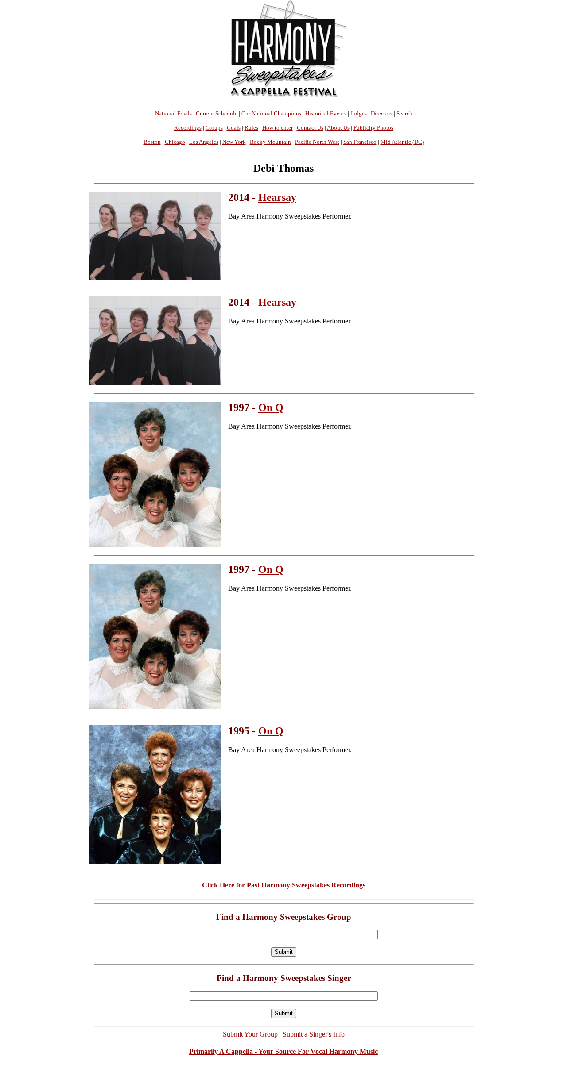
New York (234, 141)
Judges (358, 113)
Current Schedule (216, 113)
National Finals (173, 113)
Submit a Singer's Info (314, 1034)
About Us (338, 127)
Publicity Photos (373, 127)
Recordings (188, 127)
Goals (234, 127)
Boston (152, 141)
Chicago (175, 141)
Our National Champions (271, 113)
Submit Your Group (250, 1034)
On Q (271, 407)
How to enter (277, 127)
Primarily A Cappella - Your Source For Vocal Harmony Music (283, 1051)
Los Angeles (203, 141)
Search (404, 113)
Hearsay (277, 197)
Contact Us (310, 127)
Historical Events (325, 113)
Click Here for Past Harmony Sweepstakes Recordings (283, 885)
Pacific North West (317, 141)
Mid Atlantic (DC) (402, 141)
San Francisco (360, 141)
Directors (381, 113)
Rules (251, 127)
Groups (214, 127)
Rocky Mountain (270, 141)
